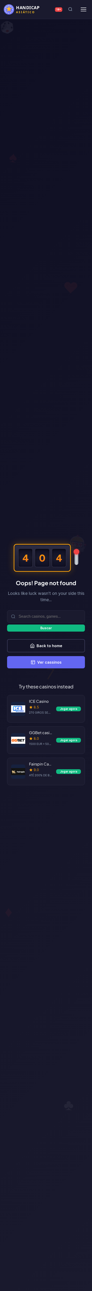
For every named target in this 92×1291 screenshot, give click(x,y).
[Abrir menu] (83, 9)
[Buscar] (70, 9)
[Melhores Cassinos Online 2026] (24, 9)
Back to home (49, 645)
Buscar (46, 628)
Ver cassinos (49, 662)
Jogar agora (68, 709)
